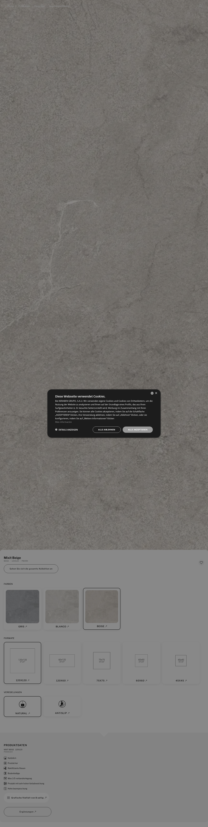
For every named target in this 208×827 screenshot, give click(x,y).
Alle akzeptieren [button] (137, 429)
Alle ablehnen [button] (106, 429)
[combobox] (152, 393)
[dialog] (104, 413)
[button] (66, 429)
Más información (63, 421)
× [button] (156, 393)
